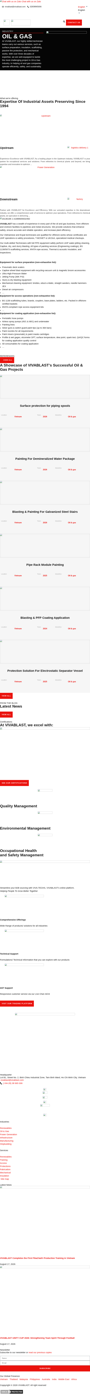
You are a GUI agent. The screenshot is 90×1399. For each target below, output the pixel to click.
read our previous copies (40, 1352)
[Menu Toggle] (61, 21)
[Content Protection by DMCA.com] (11, 1393)
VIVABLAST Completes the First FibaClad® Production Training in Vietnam (37, 1258)
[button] (83, 10)
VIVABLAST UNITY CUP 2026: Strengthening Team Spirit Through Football (37, 1338)
